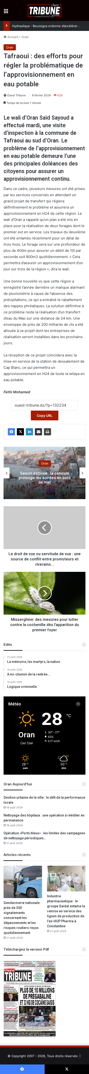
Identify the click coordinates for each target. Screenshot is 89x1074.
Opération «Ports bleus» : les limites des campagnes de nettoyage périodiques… (44, 836)
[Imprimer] (47, 431)
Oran (25, 37)
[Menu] (6, 12)
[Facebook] (11, 431)
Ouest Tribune (16, 95)
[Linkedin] (29, 431)
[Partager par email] (38, 431)
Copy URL (44, 415)
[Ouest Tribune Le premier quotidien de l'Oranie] (44, 10)
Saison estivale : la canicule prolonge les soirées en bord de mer (44, 477)
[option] (44, 473)
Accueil (12, 37)
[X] (20, 431)
